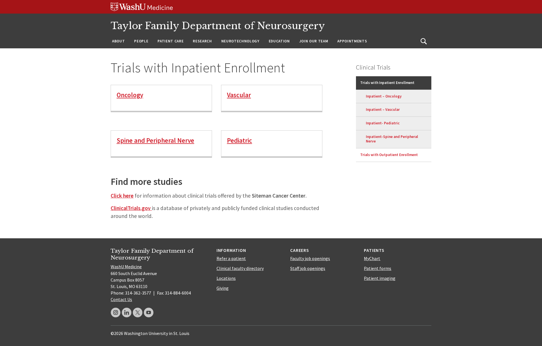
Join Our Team (313, 41)
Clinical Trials (373, 67)
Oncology (130, 95)
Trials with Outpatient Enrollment (389, 154)
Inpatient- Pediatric (383, 123)
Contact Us (121, 299)
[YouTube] (149, 312)
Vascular (239, 95)
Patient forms (377, 268)
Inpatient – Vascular (383, 109)
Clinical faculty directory (240, 268)
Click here (122, 195)
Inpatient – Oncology (384, 96)
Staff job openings (307, 268)
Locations (226, 278)
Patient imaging (379, 278)
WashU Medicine (126, 266)
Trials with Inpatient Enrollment (387, 82)
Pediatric (239, 140)
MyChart (372, 258)
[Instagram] (116, 312)
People (141, 41)
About (118, 41)
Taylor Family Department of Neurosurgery (218, 26)
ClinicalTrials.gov (131, 208)
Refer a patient (231, 258)
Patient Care (170, 41)
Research (202, 41)
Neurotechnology (240, 41)
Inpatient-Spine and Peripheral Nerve (392, 139)
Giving (223, 288)
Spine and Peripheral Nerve (155, 140)
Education (279, 41)
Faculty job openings (310, 258)
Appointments (352, 41)
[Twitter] (138, 312)
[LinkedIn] (127, 312)
